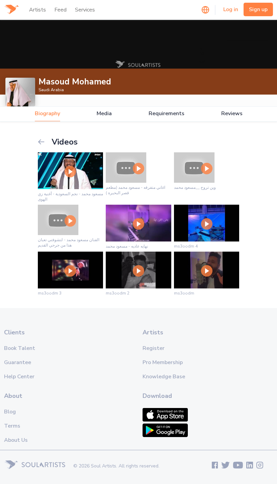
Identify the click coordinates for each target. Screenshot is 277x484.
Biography (47, 113)
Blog (10, 411)
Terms (12, 426)
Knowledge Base (164, 376)
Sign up (258, 9)
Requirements (166, 113)
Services (85, 10)
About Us (16, 440)
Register (154, 348)
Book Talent (19, 348)
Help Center (19, 376)
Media (104, 113)
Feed (60, 10)
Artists (37, 10)
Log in (230, 9)
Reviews (232, 113)
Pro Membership (163, 362)
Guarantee (17, 362)
